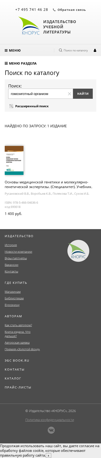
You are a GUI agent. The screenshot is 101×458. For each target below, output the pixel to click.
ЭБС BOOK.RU (17, 360)
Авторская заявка (17, 342)
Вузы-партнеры (16, 258)
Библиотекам (14, 298)
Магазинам (13, 291)
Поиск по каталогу (76, 50)
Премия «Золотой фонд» (22, 349)
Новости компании (18, 251)
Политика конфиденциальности (49, 419)
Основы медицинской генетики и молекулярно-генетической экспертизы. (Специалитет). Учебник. (48, 184)
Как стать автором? (18, 325)
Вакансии (11, 265)
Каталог (13, 378)
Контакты (11, 271)
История (11, 245)
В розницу (12, 305)
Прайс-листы (18, 387)
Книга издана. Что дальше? (18, 334)
